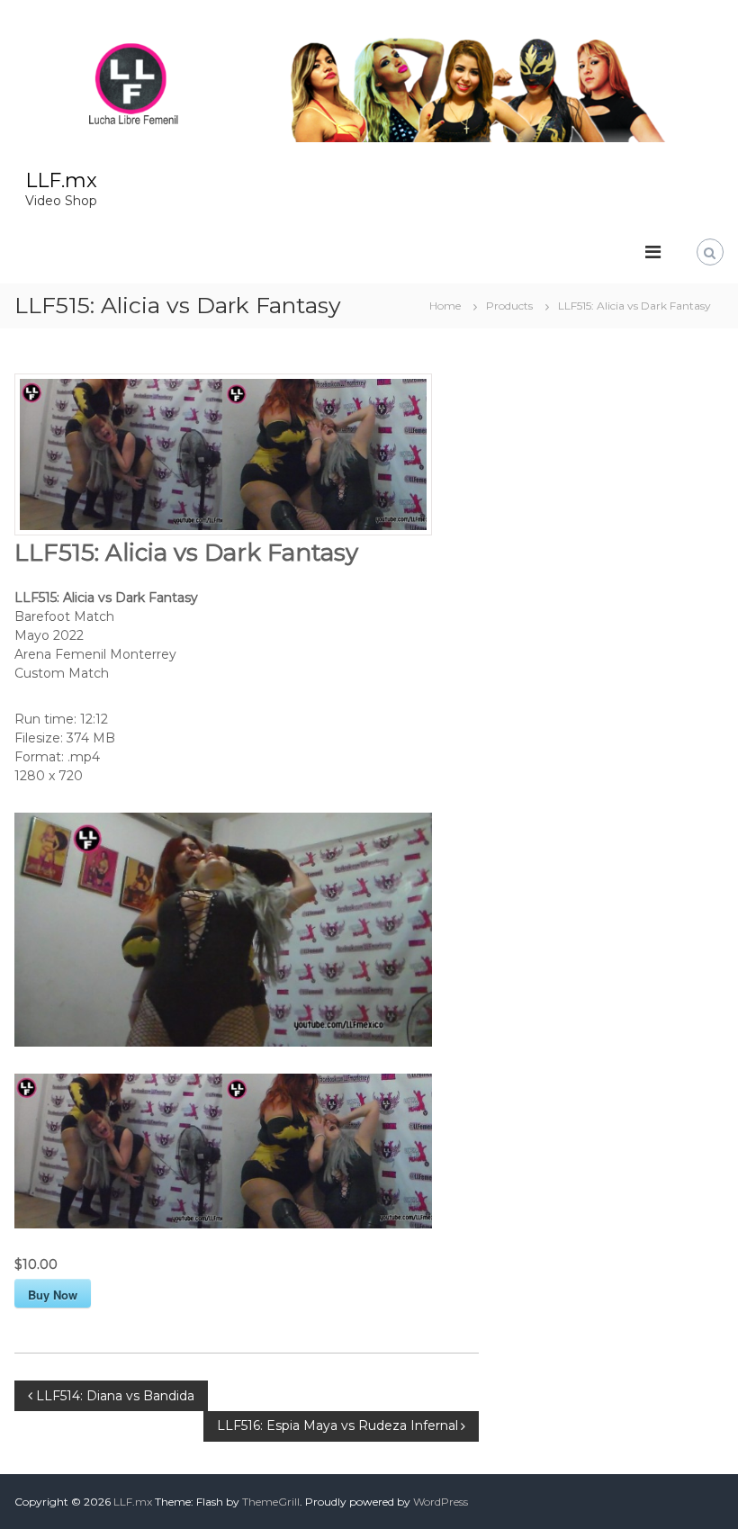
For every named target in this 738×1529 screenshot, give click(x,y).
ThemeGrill (271, 1501)
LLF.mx (61, 180)
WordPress (440, 1501)
